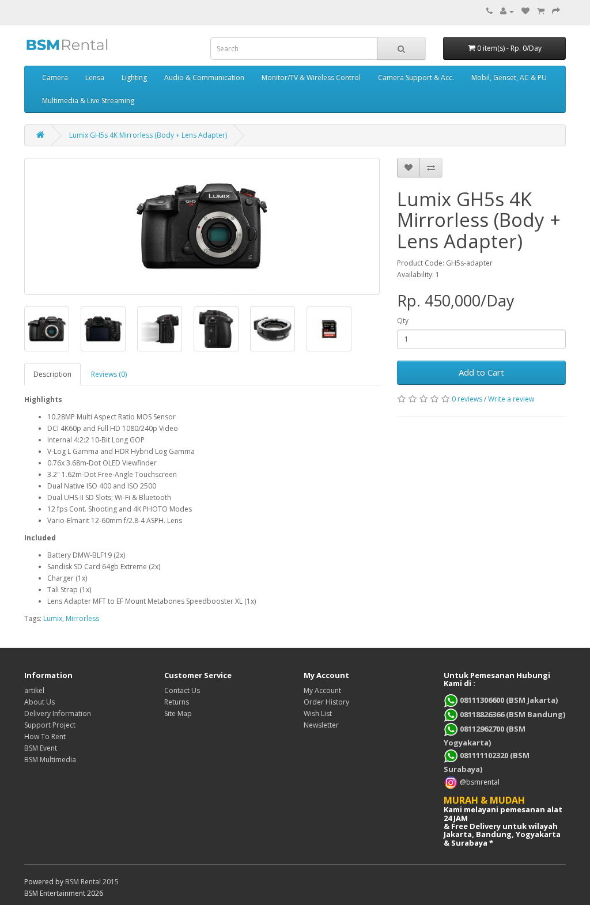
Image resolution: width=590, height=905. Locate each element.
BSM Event (40, 748)
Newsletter (321, 725)
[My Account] (507, 11)
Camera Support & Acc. (416, 77)
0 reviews (467, 399)
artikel (34, 690)
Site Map (178, 713)
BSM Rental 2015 (92, 882)
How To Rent (45, 736)
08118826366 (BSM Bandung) (511, 714)
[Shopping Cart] (540, 11)
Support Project (49, 725)
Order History (326, 702)
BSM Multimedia (50, 759)
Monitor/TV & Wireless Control (311, 77)
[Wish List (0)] (525, 11)
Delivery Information (57, 713)
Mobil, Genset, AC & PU (509, 77)
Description (52, 374)
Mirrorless (82, 618)
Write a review (511, 399)
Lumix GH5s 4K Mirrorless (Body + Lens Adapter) (148, 135)
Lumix (52, 618)
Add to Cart (481, 372)
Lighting (134, 77)
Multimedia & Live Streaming (88, 100)
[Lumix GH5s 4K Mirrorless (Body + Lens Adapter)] (202, 226)
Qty (403, 320)
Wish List (318, 713)
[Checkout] (556, 11)
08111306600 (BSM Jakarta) (508, 700)
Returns (176, 702)
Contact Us (182, 690)
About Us (39, 702)
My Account (322, 690)
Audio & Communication (204, 77)
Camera (55, 77)
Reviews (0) (109, 374)
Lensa (94, 77)
